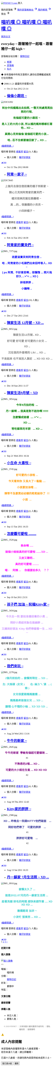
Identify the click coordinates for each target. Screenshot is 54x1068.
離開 (16, 1063)
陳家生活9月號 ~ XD (22, 393)
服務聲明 (31, 1029)
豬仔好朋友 (25, 157)
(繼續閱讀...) (7, 146)
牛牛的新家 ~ (17, 741)
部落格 (10, 65)
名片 (9, 69)
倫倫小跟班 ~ (17, 96)
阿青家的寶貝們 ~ (20, 245)
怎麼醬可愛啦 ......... (21, 534)
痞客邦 (19, 151)
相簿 (9, 62)
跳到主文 (5, 36)
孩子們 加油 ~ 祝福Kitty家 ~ (28, 604)
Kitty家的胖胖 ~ (19, 809)
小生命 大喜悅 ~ (19, 463)
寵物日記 (24, 56)
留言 (26, 151)
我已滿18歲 (7, 1063)
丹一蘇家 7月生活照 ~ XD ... (28, 877)
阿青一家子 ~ (17, 174)
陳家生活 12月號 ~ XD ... (25, 323)
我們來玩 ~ (15, 666)
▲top (3, 162)
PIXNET (13, 1026)
